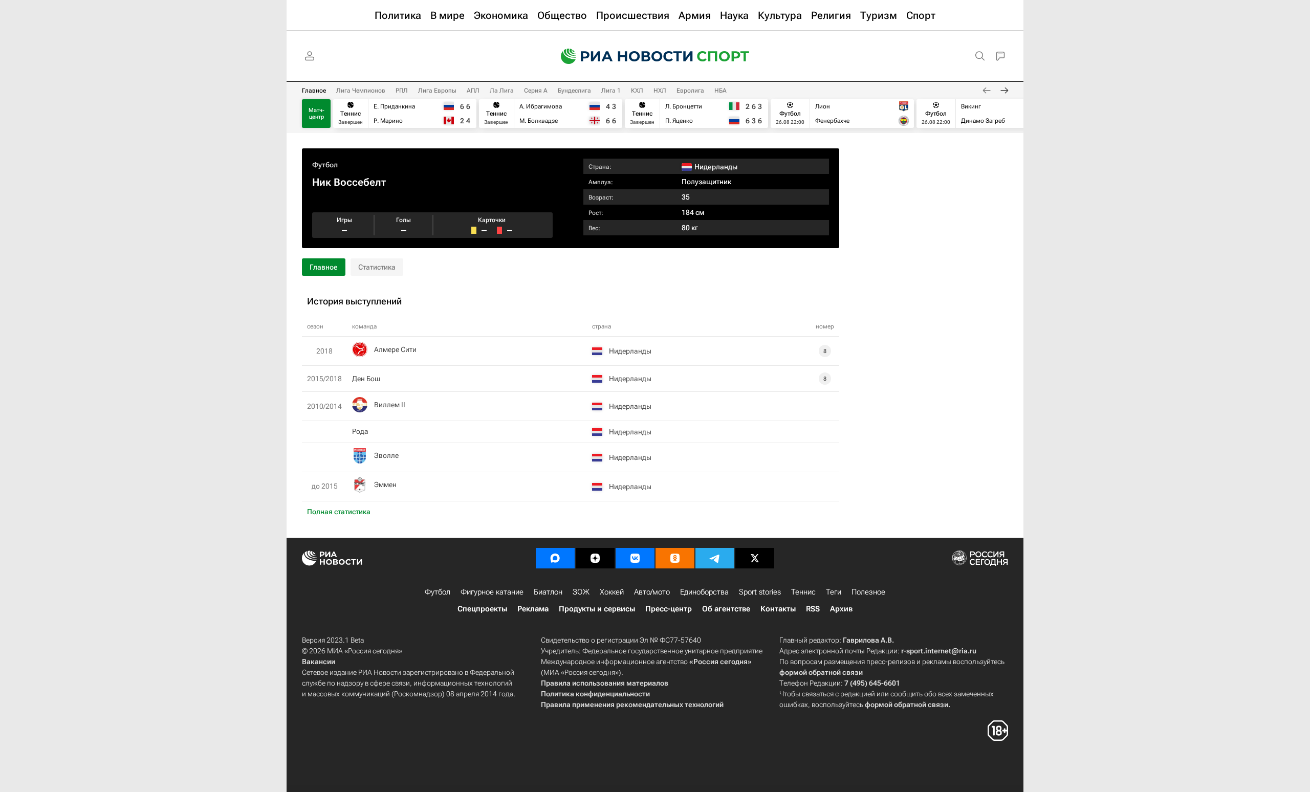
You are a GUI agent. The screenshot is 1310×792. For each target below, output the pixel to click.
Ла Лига (502, 90)
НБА (720, 90)
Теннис (803, 592)
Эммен (385, 484)
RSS (813, 608)
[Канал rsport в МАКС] (555, 558)
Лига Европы (437, 90)
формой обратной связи (821, 672)
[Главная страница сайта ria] (620, 56)
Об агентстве (726, 608)
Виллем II (389, 405)
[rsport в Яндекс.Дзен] (595, 558)
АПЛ (473, 90)
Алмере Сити (395, 349)
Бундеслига (574, 90)
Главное (314, 90)
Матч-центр (316, 113)
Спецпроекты (482, 608)
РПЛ (402, 90)
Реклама (533, 608)
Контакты (778, 608)
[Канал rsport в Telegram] (714, 558)
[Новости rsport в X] (754, 558)
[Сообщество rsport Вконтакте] (635, 558)
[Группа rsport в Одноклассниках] (675, 558)
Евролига (690, 90)
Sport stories (760, 592)
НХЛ (659, 90)
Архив (841, 608)
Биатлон (548, 592)
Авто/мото (652, 592)
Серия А (536, 90)
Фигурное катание (492, 592)
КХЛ (637, 90)
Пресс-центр (668, 608)
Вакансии (318, 661)
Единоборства (704, 592)
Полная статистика (338, 512)
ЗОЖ (581, 592)
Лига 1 (611, 90)
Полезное (868, 592)
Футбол (325, 165)
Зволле (386, 455)
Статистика (377, 267)
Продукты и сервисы (597, 608)
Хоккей (612, 592)
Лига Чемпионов (360, 90)
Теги (833, 592)
